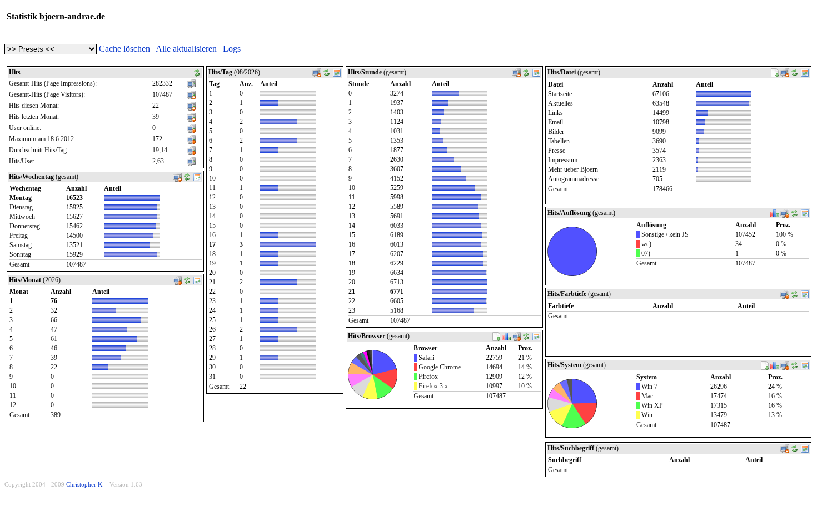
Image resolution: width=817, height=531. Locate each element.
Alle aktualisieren (186, 48)
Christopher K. (85, 484)
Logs (232, 48)
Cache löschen (124, 48)
